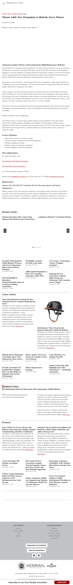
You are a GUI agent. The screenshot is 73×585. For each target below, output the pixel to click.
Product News (6, 14)
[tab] (32, 247)
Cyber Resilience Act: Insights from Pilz (57, 356)
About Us (18, 528)
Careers (18, 536)
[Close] (71, 581)
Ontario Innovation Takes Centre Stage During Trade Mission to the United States (18, 218)
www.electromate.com (56, 176)
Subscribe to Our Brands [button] (36, 545)
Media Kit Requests (54, 536)
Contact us (54, 538)
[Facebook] (34, 555)
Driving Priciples (18, 531)
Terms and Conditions (54, 533)
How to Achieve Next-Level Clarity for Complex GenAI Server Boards (36, 357)
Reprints (54, 528)
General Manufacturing (19, 14)
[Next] (68, 231)
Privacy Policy (54, 531)
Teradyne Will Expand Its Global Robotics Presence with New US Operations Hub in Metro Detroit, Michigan (12, 265)
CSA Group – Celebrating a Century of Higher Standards (59, 263)
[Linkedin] (39, 555)
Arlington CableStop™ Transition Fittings (54, 217)
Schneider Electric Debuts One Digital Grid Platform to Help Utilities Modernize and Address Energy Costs (54, 429)
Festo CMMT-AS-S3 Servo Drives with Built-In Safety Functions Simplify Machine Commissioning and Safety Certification (19, 429)
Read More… (20, 326)
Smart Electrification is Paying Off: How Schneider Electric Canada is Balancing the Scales (18, 301)
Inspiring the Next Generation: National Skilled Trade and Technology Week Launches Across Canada (59, 278)
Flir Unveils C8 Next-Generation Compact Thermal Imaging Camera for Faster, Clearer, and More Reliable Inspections (36, 465)
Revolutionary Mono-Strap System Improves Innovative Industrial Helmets (52, 329)
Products (6, 422)
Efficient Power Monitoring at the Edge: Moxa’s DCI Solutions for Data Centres (12, 357)
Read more (66, 414)
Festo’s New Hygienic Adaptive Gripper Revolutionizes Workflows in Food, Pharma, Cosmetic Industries (60, 480)
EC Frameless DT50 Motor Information (15, 161)
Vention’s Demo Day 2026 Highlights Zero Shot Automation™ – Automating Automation (60, 368)
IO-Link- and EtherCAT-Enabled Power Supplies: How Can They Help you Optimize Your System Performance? (11, 372)
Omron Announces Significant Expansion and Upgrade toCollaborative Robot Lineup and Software (36, 481)
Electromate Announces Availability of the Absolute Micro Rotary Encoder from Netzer (60, 464)
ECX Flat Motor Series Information (13, 166)
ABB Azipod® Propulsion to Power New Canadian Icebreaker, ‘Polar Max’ (36, 274)
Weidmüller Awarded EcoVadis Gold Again (34, 262)
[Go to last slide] (5, 231)
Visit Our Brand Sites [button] (36, 550)
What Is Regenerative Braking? (34, 369)
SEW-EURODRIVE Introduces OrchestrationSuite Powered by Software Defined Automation (13, 282)
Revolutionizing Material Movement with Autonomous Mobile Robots (31, 389)
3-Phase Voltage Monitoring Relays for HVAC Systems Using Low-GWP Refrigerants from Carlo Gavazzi (13, 478)
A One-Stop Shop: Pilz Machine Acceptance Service (10, 463)
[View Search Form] (3, 4)
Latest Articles (9, 294)
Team (18, 533)
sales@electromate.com (19, 176)
